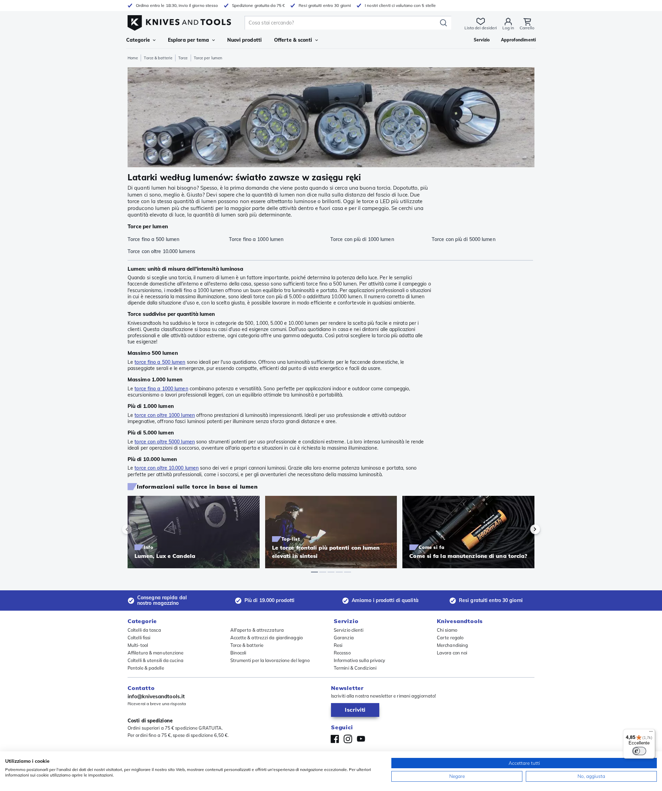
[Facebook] (334, 738)
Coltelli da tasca (144, 630)
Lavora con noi (452, 652)
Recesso (342, 652)
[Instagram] (347, 738)
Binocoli (238, 652)
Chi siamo (447, 630)
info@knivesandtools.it (156, 696)
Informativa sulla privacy (359, 660)
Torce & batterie (158, 58)
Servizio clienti (349, 630)
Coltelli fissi (139, 637)
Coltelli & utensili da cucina (155, 660)
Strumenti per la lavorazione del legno (270, 660)
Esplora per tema (188, 40)
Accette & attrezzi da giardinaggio (266, 637)
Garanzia (344, 637)
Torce (183, 58)
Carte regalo (450, 637)
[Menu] (651, 733)
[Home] (179, 21)
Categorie (138, 40)
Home (133, 58)
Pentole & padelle (146, 668)
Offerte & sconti (293, 40)
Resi (338, 645)
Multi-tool (138, 645)
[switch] (639, 751)
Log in (508, 27)
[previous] (139, 529)
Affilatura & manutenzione (156, 652)
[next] (523, 529)
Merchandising (452, 645)
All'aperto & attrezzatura (257, 630)
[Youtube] (361, 738)
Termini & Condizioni (355, 668)
